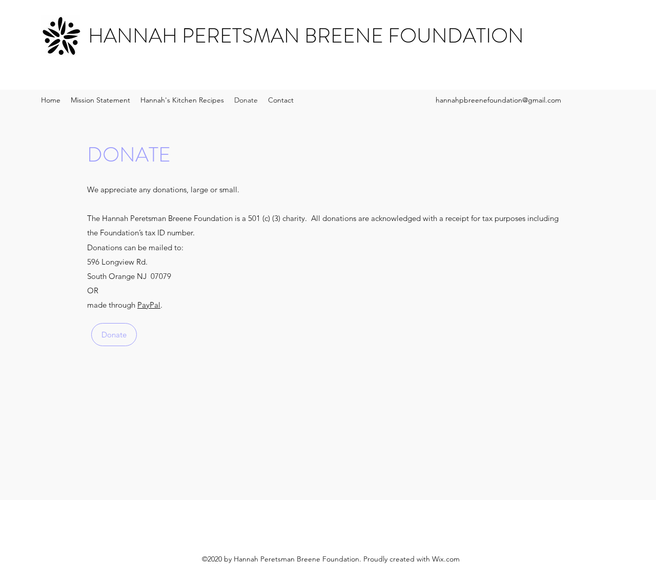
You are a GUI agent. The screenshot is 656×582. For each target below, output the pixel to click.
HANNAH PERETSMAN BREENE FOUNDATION (306, 35)
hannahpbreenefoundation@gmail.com (498, 100)
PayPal (148, 305)
